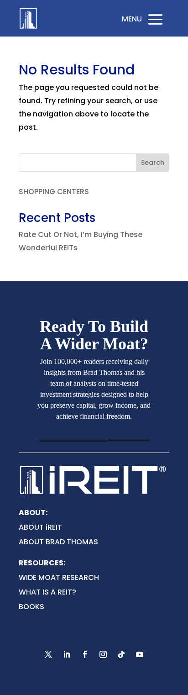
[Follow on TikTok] (121, 654)
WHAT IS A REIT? (47, 592)
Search (152, 162)
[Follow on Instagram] (103, 654)
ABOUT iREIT (40, 527)
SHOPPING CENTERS (54, 191)
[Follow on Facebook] (85, 654)
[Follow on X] (48, 654)
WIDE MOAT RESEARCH (59, 577)
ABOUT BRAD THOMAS (58, 542)
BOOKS (31, 606)
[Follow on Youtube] (139, 654)
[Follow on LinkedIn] (66, 654)
